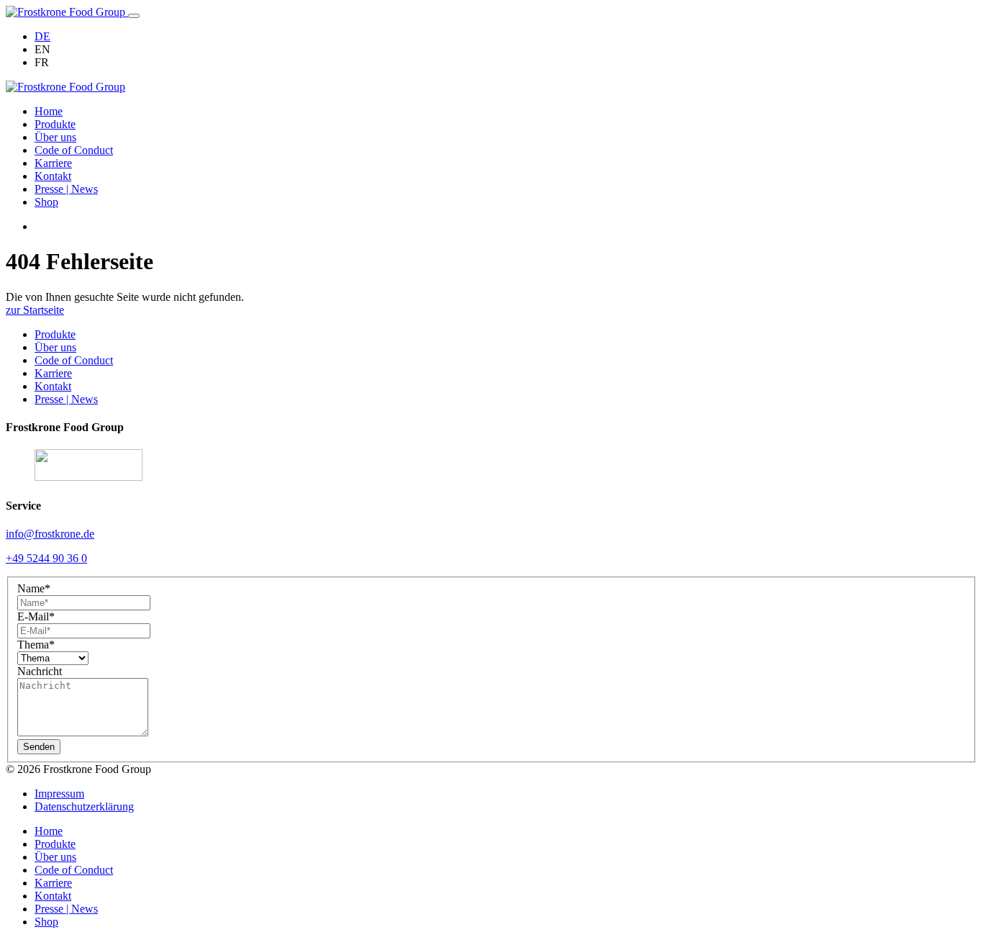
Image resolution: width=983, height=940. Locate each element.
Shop (46, 202)
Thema (36, 644)
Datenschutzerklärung (84, 806)
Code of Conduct (74, 150)
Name (33, 588)
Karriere (53, 163)
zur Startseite (35, 310)
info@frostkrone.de (50, 534)
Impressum (59, 793)
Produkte (55, 124)
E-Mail (36, 616)
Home (49, 111)
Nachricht (39, 671)
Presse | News (66, 189)
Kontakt (53, 176)
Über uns (55, 137)
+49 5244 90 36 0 (46, 558)
